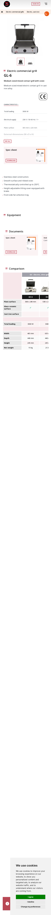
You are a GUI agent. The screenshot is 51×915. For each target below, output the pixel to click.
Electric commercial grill (22, 71)
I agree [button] (30, 897)
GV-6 (30, 297)
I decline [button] (30, 902)
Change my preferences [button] (30, 907)
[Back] (42, 4)
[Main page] (7, 4)
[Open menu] (46, 4)
